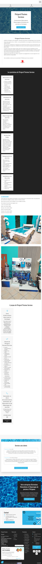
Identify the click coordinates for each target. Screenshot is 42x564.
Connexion (39, 562)
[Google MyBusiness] (37, 551)
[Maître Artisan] (22, 61)
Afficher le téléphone (10, 519)
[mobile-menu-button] (40, 2)
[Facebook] (34, 551)
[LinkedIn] (39, 551)
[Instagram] (37, 554)
